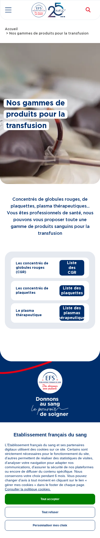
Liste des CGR (72, 268)
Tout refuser (50, 512)
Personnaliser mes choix (50, 525)
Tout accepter (50, 499)
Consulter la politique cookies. (28, 489)
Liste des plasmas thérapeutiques (71, 313)
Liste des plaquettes (72, 290)
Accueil (11, 29)
